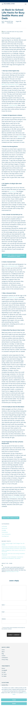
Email (3, 611)
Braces (3, 668)
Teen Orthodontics (6, 534)
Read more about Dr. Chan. (12, 571)
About (3, 651)
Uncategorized (5, 536)
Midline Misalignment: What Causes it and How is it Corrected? (13, 550)
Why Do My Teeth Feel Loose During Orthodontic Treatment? (13, 554)
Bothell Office (5, 685)
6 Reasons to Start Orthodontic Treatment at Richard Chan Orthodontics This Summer (12, 557)
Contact (3, 655)
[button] (25, 4)
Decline (14, 703)
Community (10, 23)
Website (4, 619)
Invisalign (4, 530)
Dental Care (4, 528)
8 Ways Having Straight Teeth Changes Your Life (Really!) (13, 544)
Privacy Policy (5, 659)
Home (3, 649)
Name (3, 604)
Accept (14, 699)
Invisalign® (4, 670)
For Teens (4, 674)
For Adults (4, 676)
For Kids (4, 672)
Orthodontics (5, 532)
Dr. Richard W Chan (8, 21)
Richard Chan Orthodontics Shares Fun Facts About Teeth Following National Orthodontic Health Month (14, 547)
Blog (3, 653)
